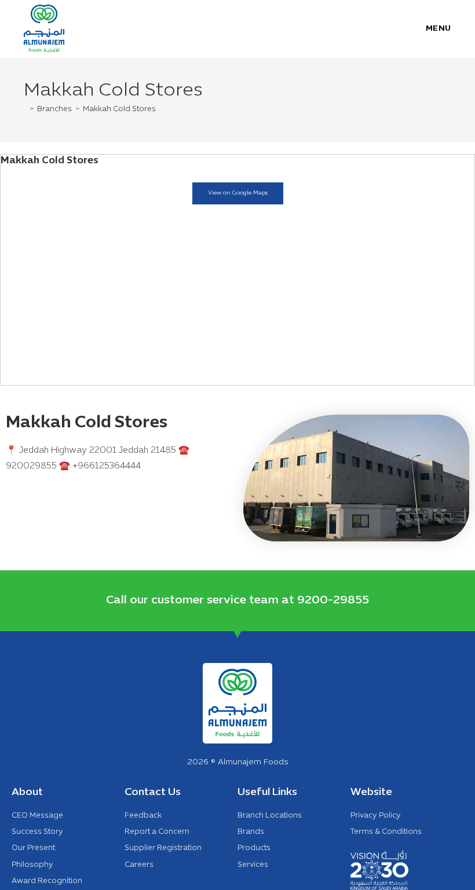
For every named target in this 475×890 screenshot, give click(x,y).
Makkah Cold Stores (119, 109)
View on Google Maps (238, 193)
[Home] (25, 109)
